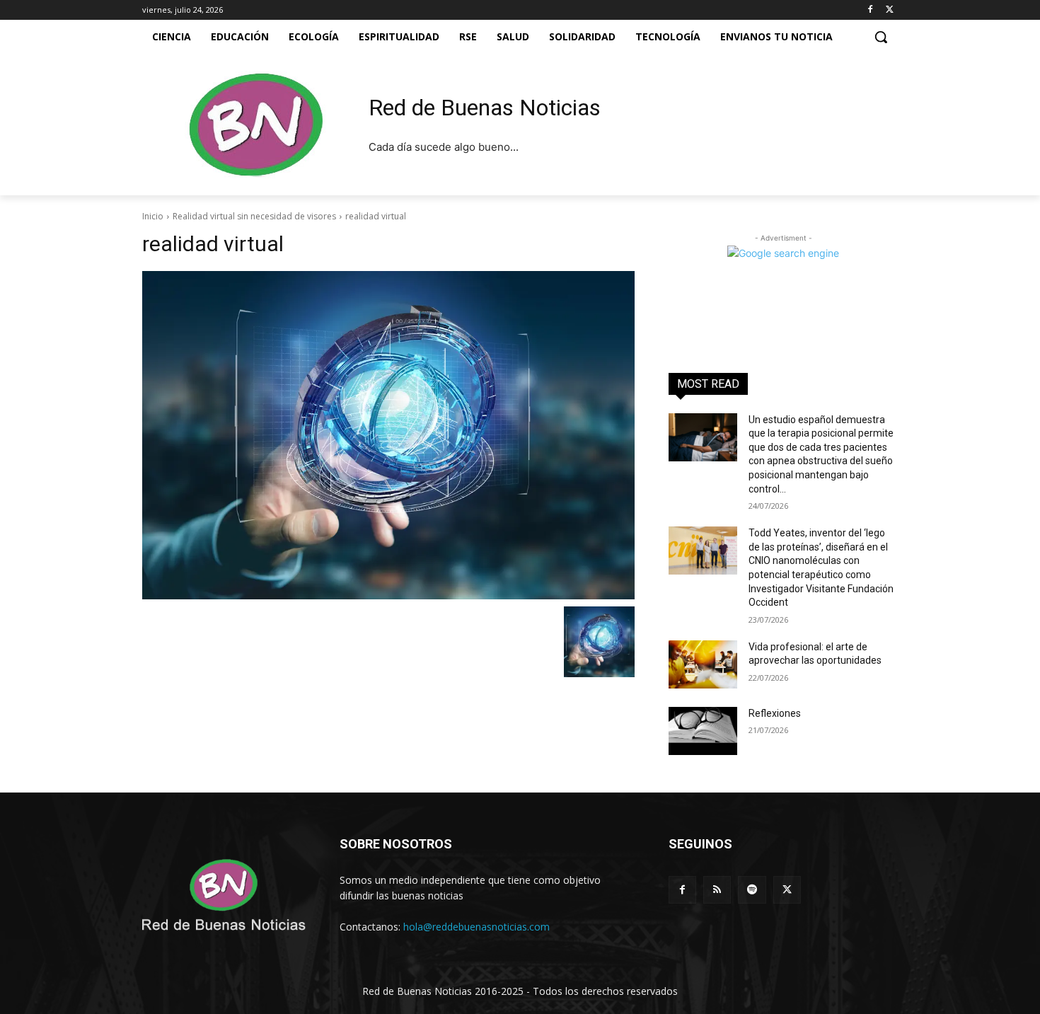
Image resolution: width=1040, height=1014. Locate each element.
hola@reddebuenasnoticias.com (476, 926)
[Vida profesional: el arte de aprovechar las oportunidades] (703, 664)
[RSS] (717, 890)
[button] (881, 37)
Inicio (152, 216)
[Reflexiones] (703, 731)
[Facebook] (870, 10)
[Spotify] (751, 890)
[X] (890, 10)
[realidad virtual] (388, 435)
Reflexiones (775, 713)
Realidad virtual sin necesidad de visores (254, 216)
